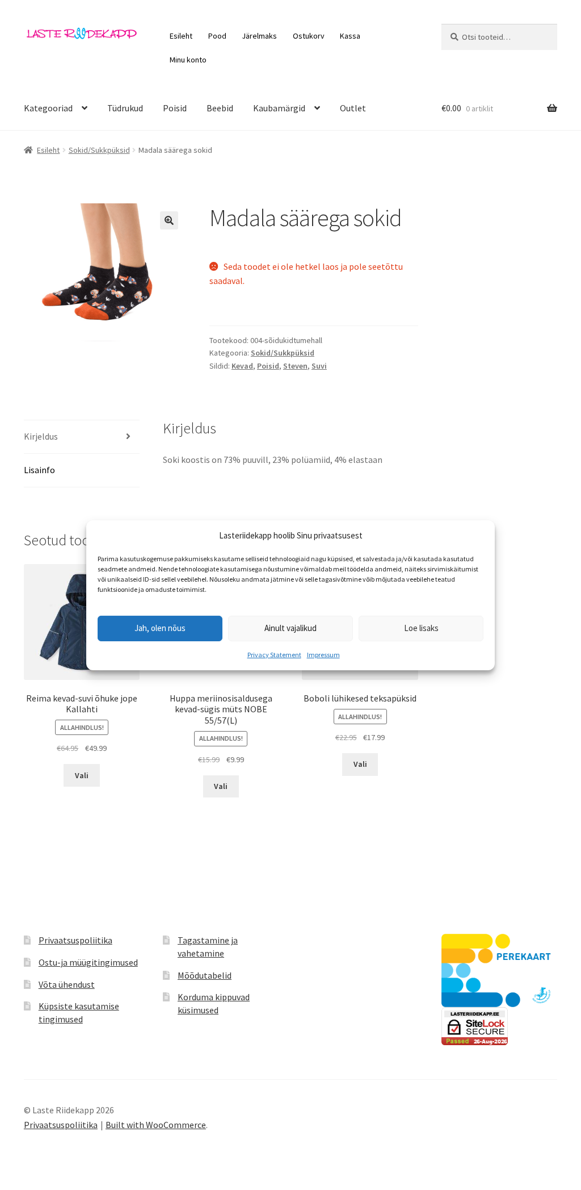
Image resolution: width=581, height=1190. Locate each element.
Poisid (175, 108)
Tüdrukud (125, 108)
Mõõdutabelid (204, 975)
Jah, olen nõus (160, 628)
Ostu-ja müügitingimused (88, 962)
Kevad (242, 366)
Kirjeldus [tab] (41, 436)
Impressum (323, 654)
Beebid (220, 108)
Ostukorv (309, 36)
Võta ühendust (67, 984)
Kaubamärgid (279, 108)
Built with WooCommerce (156, 1124)
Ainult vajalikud (290, 628)
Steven (295, 366)
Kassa (350, 36)
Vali (82, 775)
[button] (169, 220)
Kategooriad (48, 108)
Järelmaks (259, 36)
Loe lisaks (421, 628)
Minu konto (188, 60)
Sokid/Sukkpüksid (99, 150)
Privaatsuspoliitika (75, 940)
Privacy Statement (274, 654)
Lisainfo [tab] (39, 469)
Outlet (353, 108)
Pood (217, 36)
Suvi (319, 366)
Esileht (181, 36)
